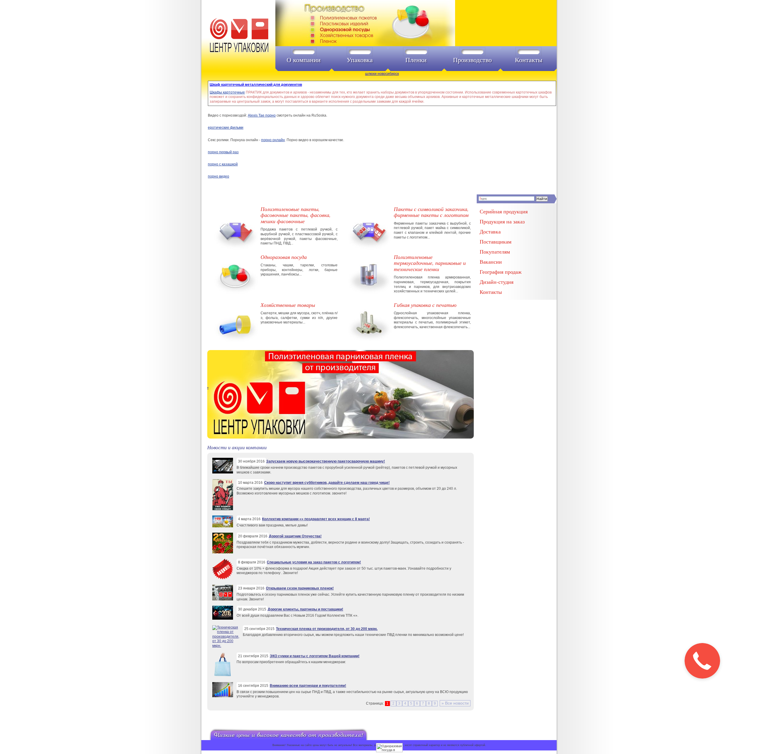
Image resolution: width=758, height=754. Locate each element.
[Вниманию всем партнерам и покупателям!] (222, 696)
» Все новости (455, 703)
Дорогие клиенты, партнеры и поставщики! (305, 609)
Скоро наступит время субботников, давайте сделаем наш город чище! (327, 483)
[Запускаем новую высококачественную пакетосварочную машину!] (222, 472)
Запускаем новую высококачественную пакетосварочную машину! (325, 461)
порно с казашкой (223, 164)
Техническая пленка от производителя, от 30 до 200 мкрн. (327, 629)
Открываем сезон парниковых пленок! (300, 588)
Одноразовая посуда (284, 256)
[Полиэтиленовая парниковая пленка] (340, 437)
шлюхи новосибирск (382, 74)
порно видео (218, 176)
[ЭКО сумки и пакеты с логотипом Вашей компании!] (222, 676)
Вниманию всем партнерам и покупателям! (308, 686)
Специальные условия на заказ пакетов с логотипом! (314, 562)
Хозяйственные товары (288, 304)
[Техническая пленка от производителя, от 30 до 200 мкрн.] (225, 646)
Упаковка (360, 60)
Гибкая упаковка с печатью (425, 304)
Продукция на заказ (502, 221)
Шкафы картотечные (227, 92)
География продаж (500, 271)
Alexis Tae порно (262, 115)
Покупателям (495, 251)
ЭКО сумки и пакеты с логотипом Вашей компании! (314, 656)
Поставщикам (495, 241)
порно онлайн (273, 140)
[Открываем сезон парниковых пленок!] (222, 599)
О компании (304, 60)
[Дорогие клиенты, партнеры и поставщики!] (222, 618)
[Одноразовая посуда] (378, 24)
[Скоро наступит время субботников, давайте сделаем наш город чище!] (222, 509)
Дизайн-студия (496, 281)
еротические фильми (225, 127)
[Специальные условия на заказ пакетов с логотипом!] (222, 578)
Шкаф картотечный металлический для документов (256, 85)
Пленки (416, 60)
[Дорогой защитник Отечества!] (222, 552)
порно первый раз (223, 152)
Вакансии (491, 261)
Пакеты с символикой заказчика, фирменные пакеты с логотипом (431, 212)
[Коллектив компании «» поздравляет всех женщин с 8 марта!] (222, 526)
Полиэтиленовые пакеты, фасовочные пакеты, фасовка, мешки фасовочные (296, 215)
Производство (472, 60)
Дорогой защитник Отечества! (295, 536)
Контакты (528, 60)
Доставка (490, 231)
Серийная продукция (504, 211)
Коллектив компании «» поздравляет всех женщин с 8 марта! (316, 519)
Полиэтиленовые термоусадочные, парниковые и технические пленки (430, 263)
